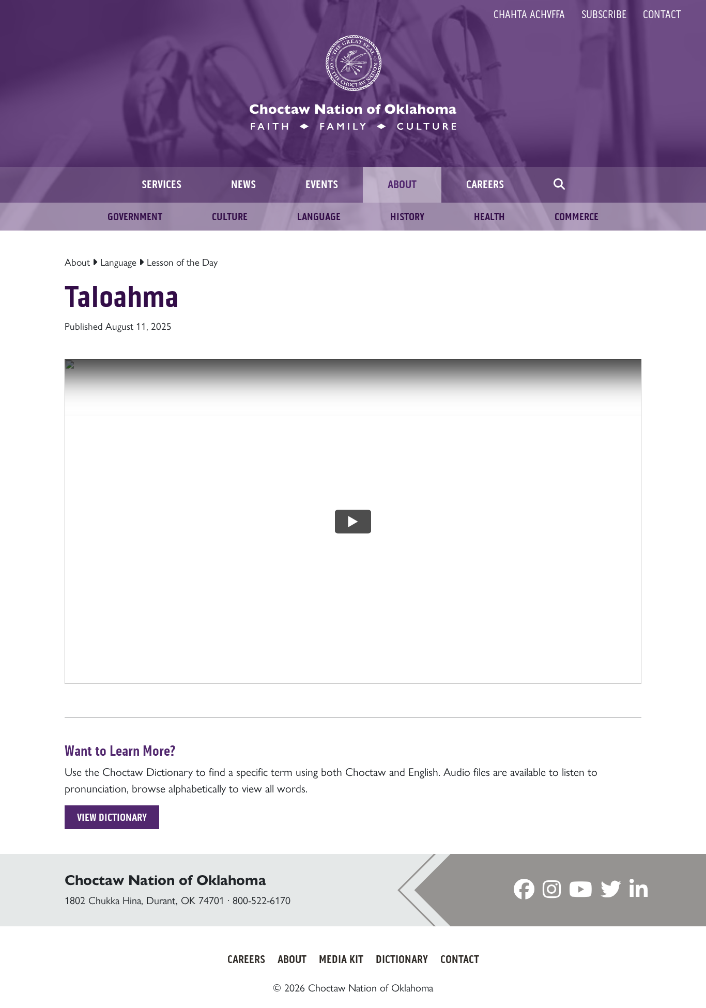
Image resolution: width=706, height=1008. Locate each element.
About (77, 262)
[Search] (559, 185)
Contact (662, 14)
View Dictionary (112, 817)
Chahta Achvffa (529, 14)
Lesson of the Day (182, 262)
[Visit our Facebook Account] (524, 892)
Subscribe (603, 14)
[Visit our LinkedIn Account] (639, 892)
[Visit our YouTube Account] (580, 892)
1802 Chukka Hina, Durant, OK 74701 (144, 900)
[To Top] (657, 979)
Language (118, 262)
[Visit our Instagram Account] (552, 892)
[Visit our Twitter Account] (611, 892)
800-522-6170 (261, 900)
